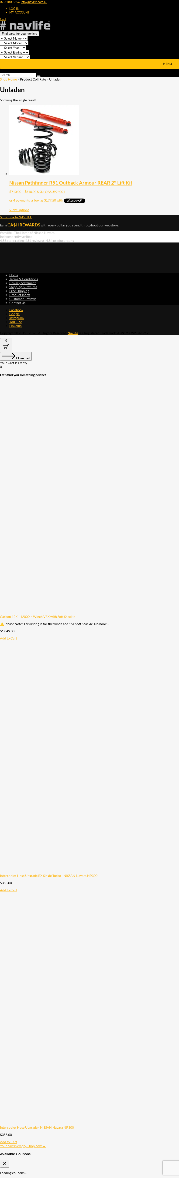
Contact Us (17, 303)
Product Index (19, 295)
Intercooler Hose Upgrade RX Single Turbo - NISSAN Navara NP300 (48, 876)
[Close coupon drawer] (4, 1164)
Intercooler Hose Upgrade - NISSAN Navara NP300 (37, 1127)
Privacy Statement (22, 283)
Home (13, 275)
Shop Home (8, 79)
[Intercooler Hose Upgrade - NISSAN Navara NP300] (89, 1123)
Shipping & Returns (23, 287)
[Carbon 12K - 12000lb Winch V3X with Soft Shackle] (89, 613)
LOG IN (14, 8)
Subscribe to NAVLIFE (16, 217)
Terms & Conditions (23, 279)
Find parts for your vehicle (19, 33)
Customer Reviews (22, 299)
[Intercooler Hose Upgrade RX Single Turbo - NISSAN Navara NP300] (89, 872)
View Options (19, 210)
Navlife (73, 333)
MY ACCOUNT (19, 12)
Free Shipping (19, 291)
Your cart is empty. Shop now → (23, 1146)
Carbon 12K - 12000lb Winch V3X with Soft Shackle (37, 617)
